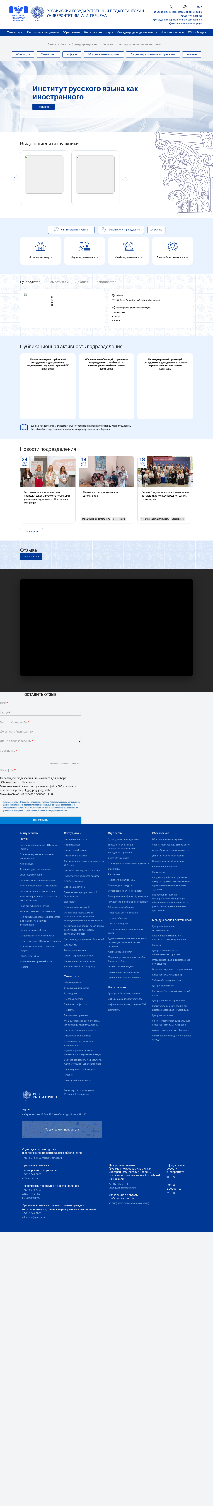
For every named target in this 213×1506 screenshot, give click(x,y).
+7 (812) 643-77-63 (31, 1213)
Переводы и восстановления (123, 912)
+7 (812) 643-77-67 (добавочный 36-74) (129, 1203)
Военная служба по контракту (79, 966)
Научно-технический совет (34, 930)
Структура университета (84, 44)
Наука (109, 32)
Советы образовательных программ (171, 844)
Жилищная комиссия (75, 950)
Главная (52, 44)
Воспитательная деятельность (80, 1030)
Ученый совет (48, 54)
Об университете (72, 982)
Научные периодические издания (37, 891)
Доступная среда (193, 16)
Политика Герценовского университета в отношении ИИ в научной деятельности (40, 921)
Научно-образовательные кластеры (38, 885)
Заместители (58, 282)
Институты (108, 44)
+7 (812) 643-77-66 (31, 1174)
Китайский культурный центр (167, 974)
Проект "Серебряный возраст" (79, 955)
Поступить (43, 106)
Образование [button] (119, 519)
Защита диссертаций (31, 874)
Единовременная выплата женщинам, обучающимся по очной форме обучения (128, 942)
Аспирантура (27, 864)
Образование (71, 32)
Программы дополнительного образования (153, 54)
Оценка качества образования (168, 861)
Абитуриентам (92, 32)
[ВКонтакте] (169, 1177)
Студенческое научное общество (37, 935)
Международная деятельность (137, 32)
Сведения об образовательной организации (179, 12)
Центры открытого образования (168, 1000)
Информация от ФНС (74, 887)
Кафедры (72, 54)
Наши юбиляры (72, 844)
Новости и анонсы (172, 32)
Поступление (159, 872)
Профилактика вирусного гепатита (82, 870)
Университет (15, 32)
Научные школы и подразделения (37, 880)
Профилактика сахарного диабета (81, 876)
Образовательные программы (103, 54)
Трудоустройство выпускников (124, 993)
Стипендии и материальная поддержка (128, 863)
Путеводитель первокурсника (123, 839)
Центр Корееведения (163, 985)
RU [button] (198, 6)
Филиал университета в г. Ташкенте (170, 1030)
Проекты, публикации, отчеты (35, 906)
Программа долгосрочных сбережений (84, 939)
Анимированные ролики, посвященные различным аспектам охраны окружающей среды (84, 930)
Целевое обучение (117, 918)
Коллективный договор (76, 850)
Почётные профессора (75, 1004)
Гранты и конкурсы (29, 956)
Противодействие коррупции (187, 23)
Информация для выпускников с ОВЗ (127, 1004)
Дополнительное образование (168, 855)
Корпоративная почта (75, 839)
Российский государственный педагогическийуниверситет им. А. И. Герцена (95, 13)
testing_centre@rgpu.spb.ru (122, 1187)
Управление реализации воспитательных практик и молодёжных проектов (122, 848)
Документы (114, 1010)
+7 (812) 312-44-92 (31, 1158)
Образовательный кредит (121, 907)
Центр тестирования (162, 1015)
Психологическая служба (77, 907)
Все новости (31, 531)
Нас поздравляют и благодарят (80, 1069)
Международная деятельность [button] (96, 519)
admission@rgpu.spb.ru (34, 1217)
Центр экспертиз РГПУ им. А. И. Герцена (40, 941)
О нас (64, 44)
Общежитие (114, 869)
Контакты (192, 54)
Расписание (114, 874)
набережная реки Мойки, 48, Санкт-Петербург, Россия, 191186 (54, 1114)
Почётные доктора (73, 999)
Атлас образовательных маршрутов (170, 850)
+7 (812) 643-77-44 (118, 1184)
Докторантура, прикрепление (35, 869)
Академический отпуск (120, 952)
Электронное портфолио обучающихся (128, 896)
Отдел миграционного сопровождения (172, 969)
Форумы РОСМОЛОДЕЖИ (121, 966)
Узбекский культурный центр (167, 980)
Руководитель (31, 282)
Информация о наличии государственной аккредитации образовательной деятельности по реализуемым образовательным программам (170, 902)
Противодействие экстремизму (124, 977)
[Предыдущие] (15, 178)
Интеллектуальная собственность (37, 911)
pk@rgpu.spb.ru (30, 1178)
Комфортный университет (77, 1080)
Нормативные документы (165, 866)
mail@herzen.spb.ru (52, 1158)
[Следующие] (125, 178)
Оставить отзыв (31, 556)
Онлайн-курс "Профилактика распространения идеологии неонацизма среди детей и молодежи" (84, 916)
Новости (24, 967)
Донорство (70, 902)
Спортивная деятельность (77, 1035)
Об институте (23, 54)
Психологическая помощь (121, 880)
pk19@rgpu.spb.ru (31, 1197)
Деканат (81, 282)
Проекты (68, 1074)
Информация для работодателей (125, 999)
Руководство (70, 993)
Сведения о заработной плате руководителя (179, 19)
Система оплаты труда (75, 855)
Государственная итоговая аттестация (128, 902)
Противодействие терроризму (79, 961)
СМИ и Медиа (197, 32)
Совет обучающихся (118, 858)
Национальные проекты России (36, 961)
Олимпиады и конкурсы (120, 885)
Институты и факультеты (43, 32)
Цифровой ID (70, 944)
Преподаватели (106, 282)
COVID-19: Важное (73, 881)
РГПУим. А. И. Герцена (45, 1095)
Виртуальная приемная (76, 1015)
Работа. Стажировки (118, 923)
